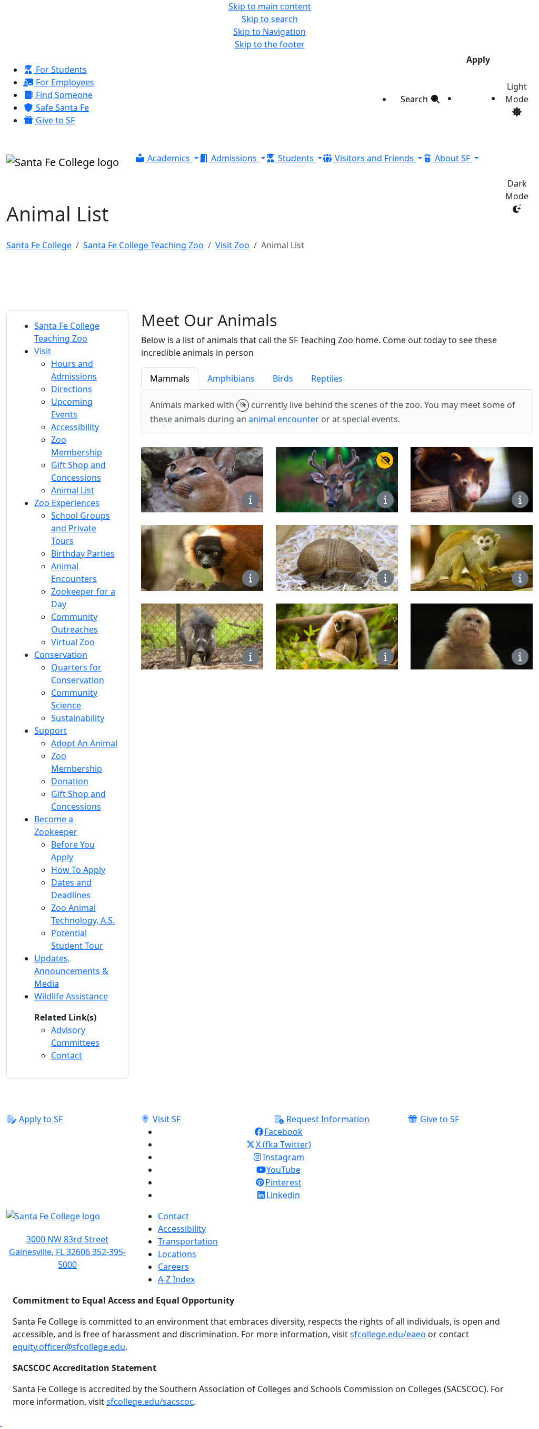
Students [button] (296, 158)
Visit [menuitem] (42, 351)
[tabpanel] (337, 562)
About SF (452, 158)
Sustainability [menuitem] (77, 718)
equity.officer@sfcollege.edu (69, 1347)
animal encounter (283, 419)
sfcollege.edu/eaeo (388, 1334)
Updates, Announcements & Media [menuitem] (71, 970)
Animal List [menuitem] (72, 490)
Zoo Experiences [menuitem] (66, 503)
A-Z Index (176, 1279)
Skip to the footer (270, 44)
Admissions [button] (234, 158)
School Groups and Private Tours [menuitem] (80, 528)
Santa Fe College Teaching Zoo (143, 245)
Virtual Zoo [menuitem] (73, 642)
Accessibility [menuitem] (75, 427)
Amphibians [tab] (231, 378)
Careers (173, 1266)
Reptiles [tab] (327, 378)
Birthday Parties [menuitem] (83, 553)
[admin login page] (1, 1422)
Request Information (327, 1119)
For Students (60, 69)
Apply (478, 59)
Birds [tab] (283, 378)
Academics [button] (168, 158)
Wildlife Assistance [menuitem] (71, 996)
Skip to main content (269, 6)
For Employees (64, 82)
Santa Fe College (39, 245)
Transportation (188, 1241)
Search (415, 99)
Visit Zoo (232, 245)
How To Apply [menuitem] (78, 870)
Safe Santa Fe (61, 107)
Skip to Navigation (269, 31)
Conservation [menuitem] (60, 654)
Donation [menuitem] (69, 781)
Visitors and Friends (374, 158)
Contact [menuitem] (66, 1055)
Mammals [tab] (169, 378)
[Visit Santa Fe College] (67, 1221)
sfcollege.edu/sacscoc (150, 1401)
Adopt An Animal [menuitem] (84, 743)
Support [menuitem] (50, 730)
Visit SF (166, 1119)
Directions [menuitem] (71, 389)
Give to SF (54, 120)
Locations (177, 1254)
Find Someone (63, 95)
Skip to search (270, 19)
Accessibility (182, 1228)
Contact (173, 1216)
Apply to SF (40, 1119)
